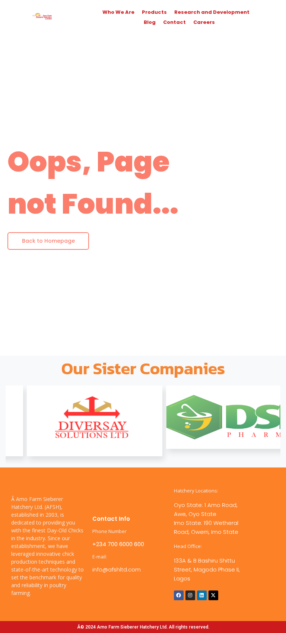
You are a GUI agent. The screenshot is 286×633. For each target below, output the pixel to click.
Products (154, 12)
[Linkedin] (202, 595)
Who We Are (118, 12)
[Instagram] (190, 595)
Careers (204, 22)
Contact (174, 22)
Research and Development (212, 12)
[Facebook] (179, 595)
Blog (150, 22)
